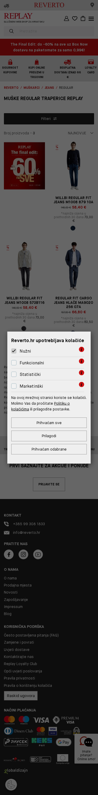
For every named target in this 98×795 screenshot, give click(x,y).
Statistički (30, 374)
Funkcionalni (32, 363)
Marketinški (31, 386)
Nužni (25, 351)
